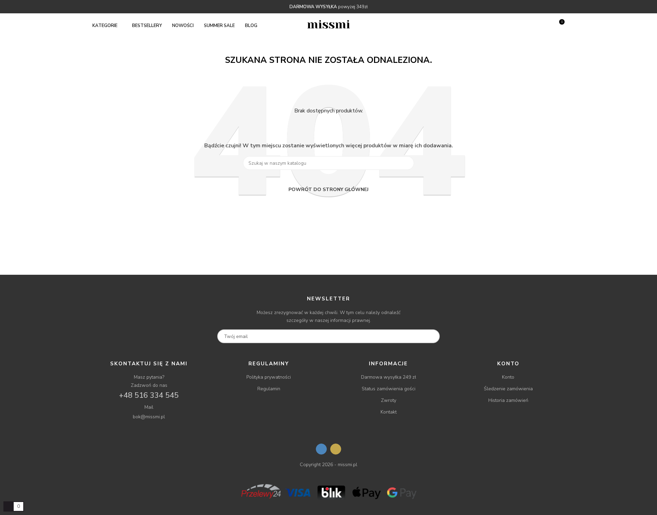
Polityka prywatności (268, 377)
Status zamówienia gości (388, 388)
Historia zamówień (508, 400)
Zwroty (388, 400)
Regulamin (268, 388)
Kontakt (389, 412)
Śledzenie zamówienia (508, 388)
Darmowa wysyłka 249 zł (388, 377)
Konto (508, 377)
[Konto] (547, 25)
